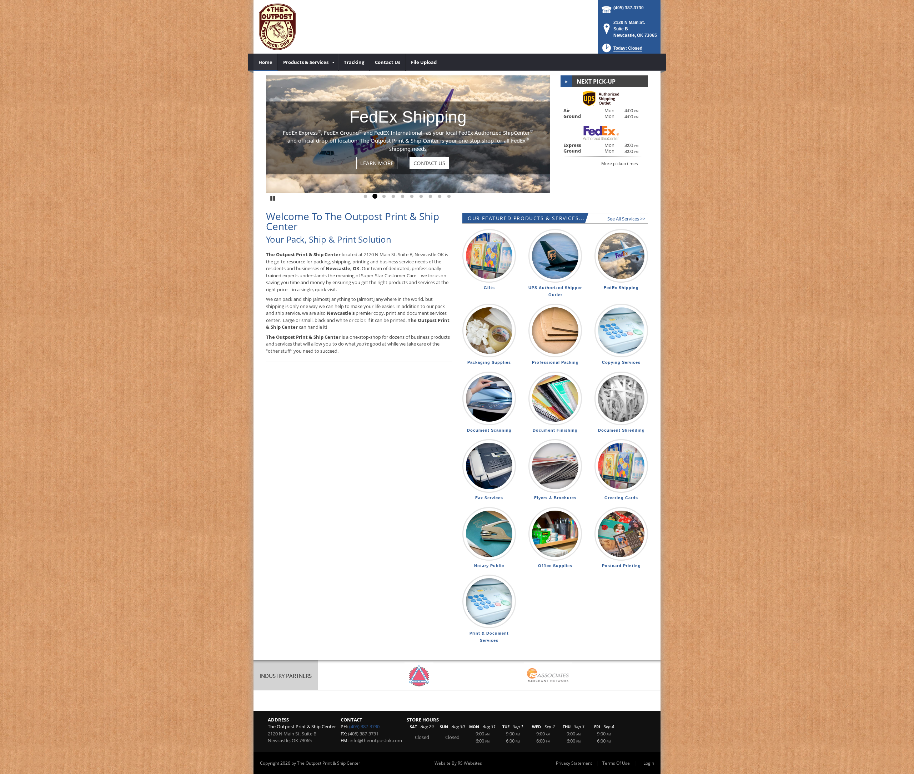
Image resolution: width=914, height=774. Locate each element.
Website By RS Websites (458, 763)
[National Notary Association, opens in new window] (419, 676)
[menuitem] (265, 62)
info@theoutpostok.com (376, 740)
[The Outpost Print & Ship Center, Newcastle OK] (277, 27)
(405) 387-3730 (628, 7)
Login (648, 763)
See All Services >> (626, 218)
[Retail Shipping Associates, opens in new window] (548, 676)
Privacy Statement (574, 763)
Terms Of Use (616, 763)
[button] (621, 50)
